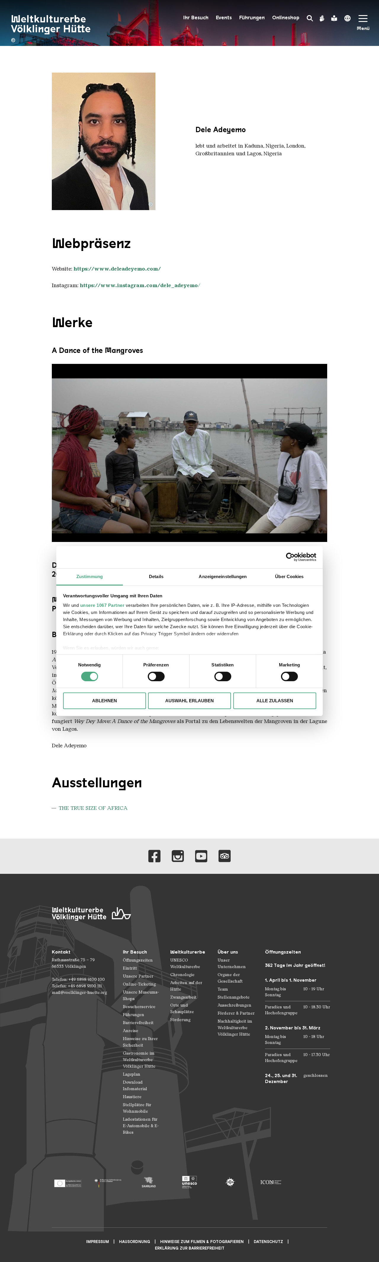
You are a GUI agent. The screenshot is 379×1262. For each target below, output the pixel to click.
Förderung (180, 1020)
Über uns (228, 952)
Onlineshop (285, 17)
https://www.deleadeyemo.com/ (117, 269)
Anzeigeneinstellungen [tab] (223, 576)
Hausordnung (134, 1241)
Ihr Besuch (195, 17)
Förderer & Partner (236, 1013)
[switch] (156, 676)
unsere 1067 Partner (102, 604)
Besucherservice (139, 1007)
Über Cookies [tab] (289, 576)
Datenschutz (268, 1241)
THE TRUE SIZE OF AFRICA (93, 808)
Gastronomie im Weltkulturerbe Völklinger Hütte (139, 1060)
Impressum (97, 1241)
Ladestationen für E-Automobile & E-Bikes (141, 1126)
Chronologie (182, 975)
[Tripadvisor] (225, 856)
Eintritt (130, 968)
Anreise (130, 1031)
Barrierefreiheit (138, 1023)
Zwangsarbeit (183, 997)
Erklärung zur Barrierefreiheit (189, 1248)
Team (223, 989)
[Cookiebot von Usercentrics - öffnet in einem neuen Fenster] (290, 557)
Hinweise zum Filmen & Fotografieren (202, 1241)
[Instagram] (178, 856)
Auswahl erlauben (189, 700)
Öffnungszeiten (138, 960)
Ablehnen (104, 700)
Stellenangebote (234, 997)
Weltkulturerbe (187, 952)
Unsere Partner (138, 976)
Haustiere (132, 1097)
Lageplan (131, 1074)
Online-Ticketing (139, 984)
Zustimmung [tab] (89, 576)
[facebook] (154, 856)
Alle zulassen (274, 700)
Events (224, 17)
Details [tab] (156, 576)
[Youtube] (201, 856)
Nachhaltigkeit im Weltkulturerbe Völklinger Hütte (235, 1028)
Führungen (252, 17)
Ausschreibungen (234, 1005)
